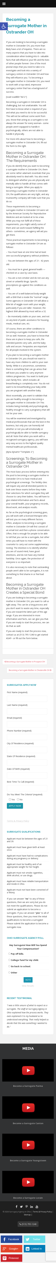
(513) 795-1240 (28, 1224)
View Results (28, 985)
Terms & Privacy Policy (18, 820)
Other (14, 972)
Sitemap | (28, 1214)
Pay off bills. (17, 953)
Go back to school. (21, 966)
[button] (4, 26)
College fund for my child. (25, 960)
